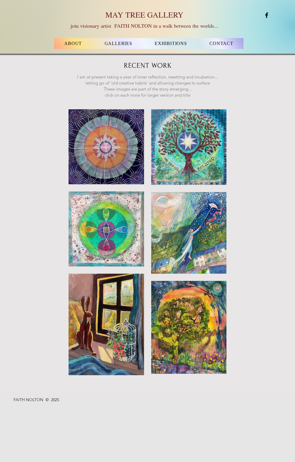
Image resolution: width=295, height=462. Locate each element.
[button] (118, 43)
